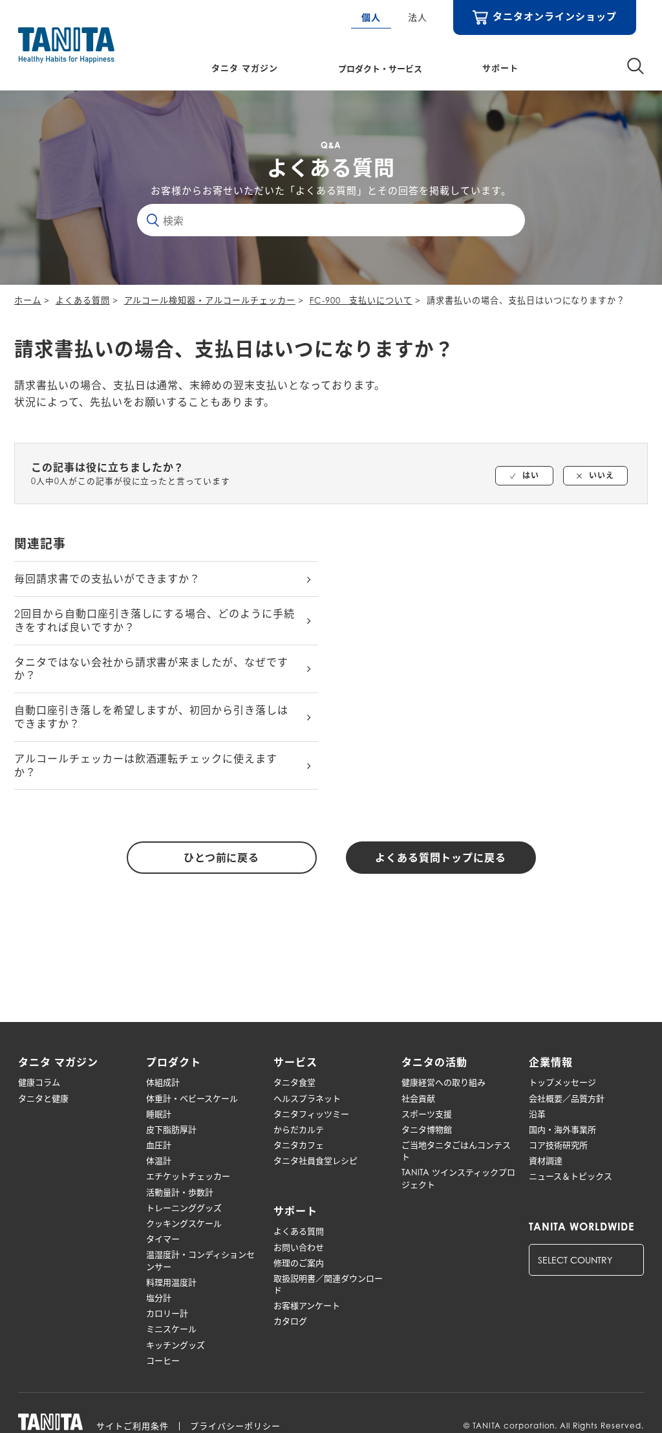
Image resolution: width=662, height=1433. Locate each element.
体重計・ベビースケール (192, 1098)
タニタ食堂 (294, 1082)
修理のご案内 (298, 1263)
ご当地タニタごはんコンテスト (456, 1151)
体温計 (158, 1160)
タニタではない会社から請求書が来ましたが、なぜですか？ (151, 669)
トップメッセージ (562, 1082)
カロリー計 (167, 1313)
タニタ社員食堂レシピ (315, 1160)
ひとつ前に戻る (222, 857)
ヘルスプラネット (307, 1098)
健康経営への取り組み (443, 1082)
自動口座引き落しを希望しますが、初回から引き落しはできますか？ (151, 717)
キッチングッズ (175, 1345)
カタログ (290, 1321)
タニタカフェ (298, 1145)
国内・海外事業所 (562, 1129)
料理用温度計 (171, 1282)
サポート (500, 68)
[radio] (524, 475)
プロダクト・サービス (380, 68)
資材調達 (545, 1160)
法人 (417, 17)
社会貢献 (418, 1098)
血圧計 (158, 1145)
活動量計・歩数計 (179, 1192)
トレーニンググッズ (184, 1208)
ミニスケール (171, 1329)
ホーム (27, 300)
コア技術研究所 (558, 1145)
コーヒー (163, 1360)
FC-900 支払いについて (361, 300)
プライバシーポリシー (235, 1426)
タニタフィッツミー (311, 1114)
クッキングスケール (184, 1223)
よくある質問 (83, 300)
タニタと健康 (43, 1098)
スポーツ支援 (426, 1114)
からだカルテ (298, 1129)
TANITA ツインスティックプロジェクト (458, 1178)
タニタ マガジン (244, 68)
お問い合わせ (298, 1247)
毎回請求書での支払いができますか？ (107, 578)
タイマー (163, 1239)
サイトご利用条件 (132, 1426)
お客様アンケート (306, 1305)
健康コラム (39, 1082)
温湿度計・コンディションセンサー (200, 1260)
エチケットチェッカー (188, 1176)
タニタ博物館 (426, 1129)
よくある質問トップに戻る (441, 857)
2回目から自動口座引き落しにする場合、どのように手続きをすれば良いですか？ (154, 620)
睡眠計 (158, 1114)
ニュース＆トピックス (570, 1176)
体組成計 (163, 1082)
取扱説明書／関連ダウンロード (328, 1284)
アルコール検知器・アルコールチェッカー (209, 300)
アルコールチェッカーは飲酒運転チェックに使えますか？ (145, 765)
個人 (371, 17)
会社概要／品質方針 (566, 1098)
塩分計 (158, 1298)
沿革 (537, 1114)
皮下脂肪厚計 (171, 1129)
